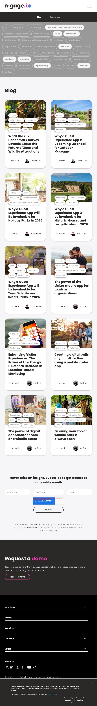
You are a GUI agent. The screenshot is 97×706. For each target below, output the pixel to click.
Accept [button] (68, 700)
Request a (26, 559)
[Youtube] (30, 668)
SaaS (34, 53)
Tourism (84, 65)
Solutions (10, 607)
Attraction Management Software (65, 27)
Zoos (57, 33)
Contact (9, 638)
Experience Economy (15, 53)
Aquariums (10, 46)
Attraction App (41, 33)
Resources (55, 17)
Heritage (58, 40)
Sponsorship (42, 65)
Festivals (9, 59)
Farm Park (83, 53)
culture (8, 72)
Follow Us (9, 661)
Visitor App (10, 40)
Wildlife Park (48, 53)
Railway (9, 65)
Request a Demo (17, 577)
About (8, 617)
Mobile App (74, 40)
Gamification (41, 59)
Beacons (65, 46)
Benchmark (67, 53)
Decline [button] (80, 700)
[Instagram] (19, 668)
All (6, 27)
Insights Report (80, 59)
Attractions (71, 33)
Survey (70, 65)
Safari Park (24, 65)
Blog (39, 17)
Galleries (24, 59)
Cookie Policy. (52, 694)
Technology (35, 27)
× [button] (93, 683)
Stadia (57, 65)
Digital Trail (81, 46)
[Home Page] (18, 6)
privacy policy (50, 530)
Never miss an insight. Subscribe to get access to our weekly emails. (48, 480)
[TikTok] (36, 668)
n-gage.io (18, 27)
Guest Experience (46, 46)
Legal (8, 648)
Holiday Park (60, 59)
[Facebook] (24, 668)
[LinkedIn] (13, 668)
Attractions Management (35, 40)
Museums (27, 46)
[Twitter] (7, 668)
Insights (9, 628)
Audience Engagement (16, 33)
